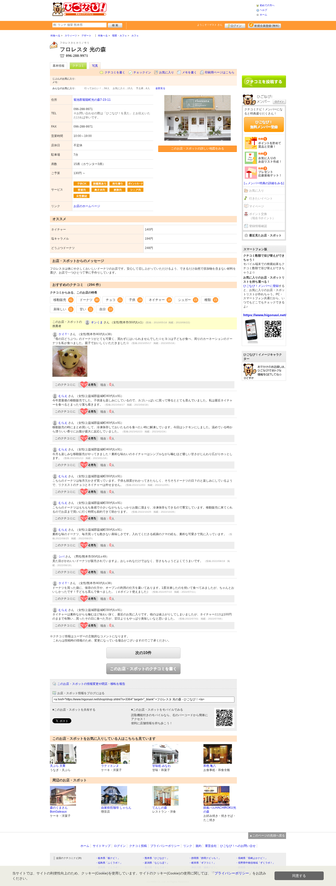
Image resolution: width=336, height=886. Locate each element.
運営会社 (211, 846)
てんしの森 (159, 807)
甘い (86, 309)
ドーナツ (89, 300)
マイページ (256, 206)
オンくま (97, 322)
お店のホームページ (87, 206)
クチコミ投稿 (138, 846)
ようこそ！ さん (209, 24)
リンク (187, 846)
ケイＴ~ (64, 334)
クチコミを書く (115, 72)
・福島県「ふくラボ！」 (108, 862)
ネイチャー (160, 300)
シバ (61, 556)
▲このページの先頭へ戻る (267, 835)
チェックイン (142, 72)
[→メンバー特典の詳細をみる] (264, 183)
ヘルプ (263, 10)
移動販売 (63, 300)
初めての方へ (267, 5)
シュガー (187, 300)
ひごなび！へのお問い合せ (238, 846)
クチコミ (78, 65)
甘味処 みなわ (161, 766)
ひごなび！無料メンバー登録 (264, 124)
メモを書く (189, 72)
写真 (95, 65)
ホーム (263, 14)
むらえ (63, 396)
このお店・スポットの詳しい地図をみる (197, 148)
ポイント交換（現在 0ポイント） (262, 216)
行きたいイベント (261, 198)
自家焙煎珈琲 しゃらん (116, 807)
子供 (135, 300)
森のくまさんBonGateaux (59, 810)
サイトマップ (101, 846)
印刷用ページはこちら (219, 72)
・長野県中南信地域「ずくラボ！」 (255, 862)
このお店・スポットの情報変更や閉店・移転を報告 (91, 684)
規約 (198, 846)
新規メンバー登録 (264, 25)
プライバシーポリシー (165, 846)
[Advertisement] (181, 9)
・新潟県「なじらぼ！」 (155, 862)
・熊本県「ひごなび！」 (155, 858)
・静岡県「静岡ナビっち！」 (205, 858)
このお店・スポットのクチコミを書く (143, 669)
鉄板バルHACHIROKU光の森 (219, 810)
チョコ (114, 300)
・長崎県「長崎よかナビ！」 (252, 858)
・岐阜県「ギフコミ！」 (202, 862)
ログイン (235, 25)
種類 (210, 300)
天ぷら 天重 (57, 766)
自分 (105, 309)
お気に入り (166, 72)
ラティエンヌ (110, 766)
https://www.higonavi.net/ (264, 315)
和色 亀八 (209, 766)
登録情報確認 (258, 226)
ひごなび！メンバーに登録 (261, 286)
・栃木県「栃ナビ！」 (107, 858)
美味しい (62, 309)
